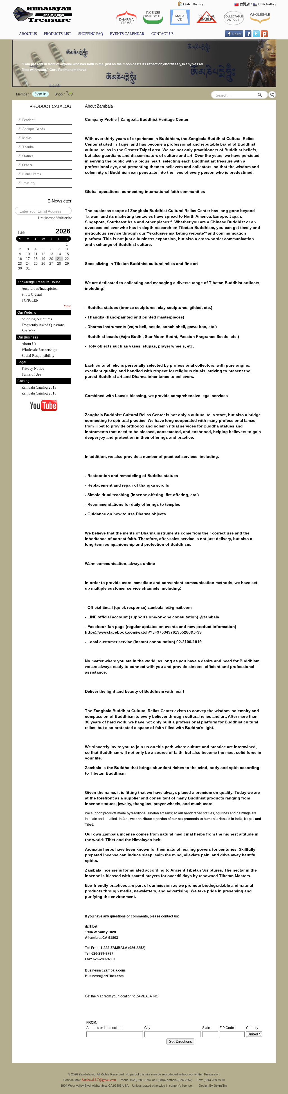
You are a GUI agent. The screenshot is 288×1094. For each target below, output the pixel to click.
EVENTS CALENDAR (127, 34)
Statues (27, 156)
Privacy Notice (33, 368)
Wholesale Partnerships (39, 349)
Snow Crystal (32, 294)
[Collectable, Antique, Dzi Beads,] (233, 24)
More (67, 306)
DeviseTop (221, 1085)
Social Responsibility (38, 355)
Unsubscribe (46, 218)
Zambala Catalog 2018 (39, 393)
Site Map (28, 331)
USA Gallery (267, 4)
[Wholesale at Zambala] (260, 24)
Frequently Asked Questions (43, 325)
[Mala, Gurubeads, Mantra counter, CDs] (179, 24)
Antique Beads (33, 129)
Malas (27, 138)
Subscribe (64, 218)
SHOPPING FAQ (90, 34)
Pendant (28, 120)
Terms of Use (31, 374)
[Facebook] (248, 36)
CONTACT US (162, 34)
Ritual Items (31, 174)
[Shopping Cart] (69, 96)
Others (27, 165)
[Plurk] (264, 36)
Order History (193, 4)
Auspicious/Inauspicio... (40, 288)
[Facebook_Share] (234, 36)
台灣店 (245, 4)
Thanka (28, 147)
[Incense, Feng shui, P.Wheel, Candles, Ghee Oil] (153, 24)
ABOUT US (28, 34)
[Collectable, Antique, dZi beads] (42, 22)
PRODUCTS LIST (57, 34)
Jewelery (28, 183)
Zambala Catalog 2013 (39, 387)
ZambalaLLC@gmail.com (99, 1080)
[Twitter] (256, 36)
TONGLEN (30, 300)
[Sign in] (40, 95)
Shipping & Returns (37, 319)
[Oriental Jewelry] (206, 24)
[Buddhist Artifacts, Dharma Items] (126, 24)
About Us (29, 344)
